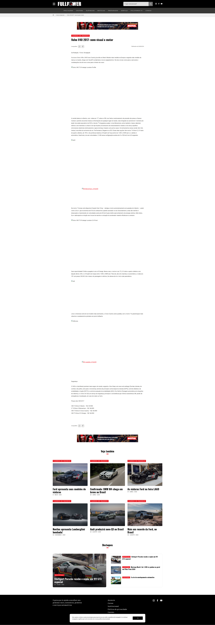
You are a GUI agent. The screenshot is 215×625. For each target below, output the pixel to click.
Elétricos (90, 10)
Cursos (149, 10)
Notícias (101, 10)
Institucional (113, 606)
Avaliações (68, 10)
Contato (111, 612)
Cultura (79, 10)
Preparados (113, 10)
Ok (137, 618)
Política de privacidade (117, 609)
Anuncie (111, 600)
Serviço (124, 10)
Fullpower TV (137, 10)
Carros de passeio (60, 15)
